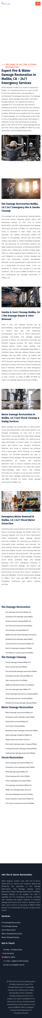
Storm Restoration (9, 930)
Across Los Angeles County (13, 965)
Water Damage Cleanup (10, 937)
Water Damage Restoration (12, 933)
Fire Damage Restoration (11, 922)
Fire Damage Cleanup (9, 926)
